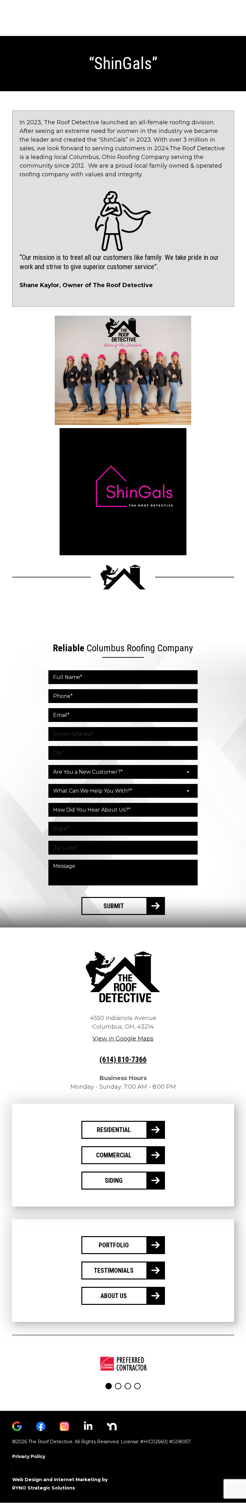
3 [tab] (128, 1386)
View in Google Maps (123, 1038)
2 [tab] (118, 1386)
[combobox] (123, 772)
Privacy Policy (28, 1456)
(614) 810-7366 (123, 1059)
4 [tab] (137, 1386)
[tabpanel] (123, 1364)
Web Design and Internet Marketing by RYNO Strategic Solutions (60, 1484)
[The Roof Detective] (123, 977)
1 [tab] (108, 1386)
